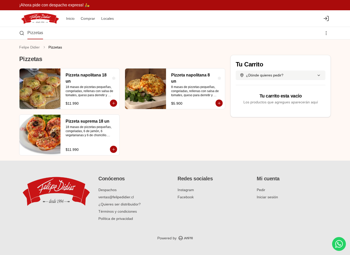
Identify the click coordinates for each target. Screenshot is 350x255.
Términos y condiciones (117, 211)
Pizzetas (35, 33)
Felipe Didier (29, 47)
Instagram (186, 190)
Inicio (70, 18)
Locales (107, 18)
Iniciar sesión (267, 197)
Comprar (88, 18)
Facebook (186, 197)
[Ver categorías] (326, 33)
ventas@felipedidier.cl (116, 197)
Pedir (261, 190)
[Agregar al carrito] (113, 103)
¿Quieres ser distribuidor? (119, 204)
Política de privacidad (115, 219)
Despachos (107, 190)
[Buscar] (21, 33)
